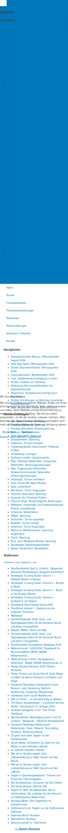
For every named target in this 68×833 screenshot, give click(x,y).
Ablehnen (26, 432)
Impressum (34, 437)
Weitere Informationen (13, 437)
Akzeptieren (9, 432)
